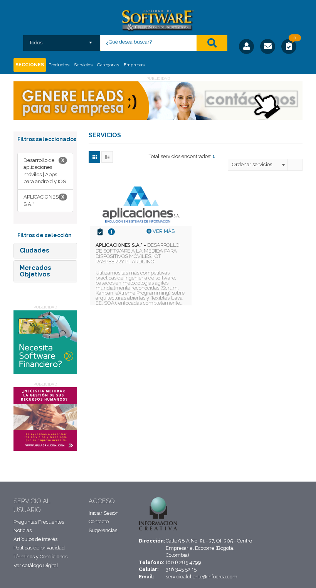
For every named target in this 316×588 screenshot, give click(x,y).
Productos (59, 64)
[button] (34, 250)
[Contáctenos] (267, 46)
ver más (163, 231)
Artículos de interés (35, 539)
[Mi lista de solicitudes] (288, 47)
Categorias (108, 64)
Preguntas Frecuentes (38, 522)
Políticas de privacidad (39, 548)
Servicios (83, 64)
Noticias (22, 530)
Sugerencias (103, 530)
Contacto (99, 521)
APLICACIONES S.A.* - (137, 253)
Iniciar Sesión (104, 513)
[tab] (45, 250)
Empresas (134, 64)
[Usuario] (246, 46)
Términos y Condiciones (40, 556)
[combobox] (62, 40)
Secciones (29, 64)
